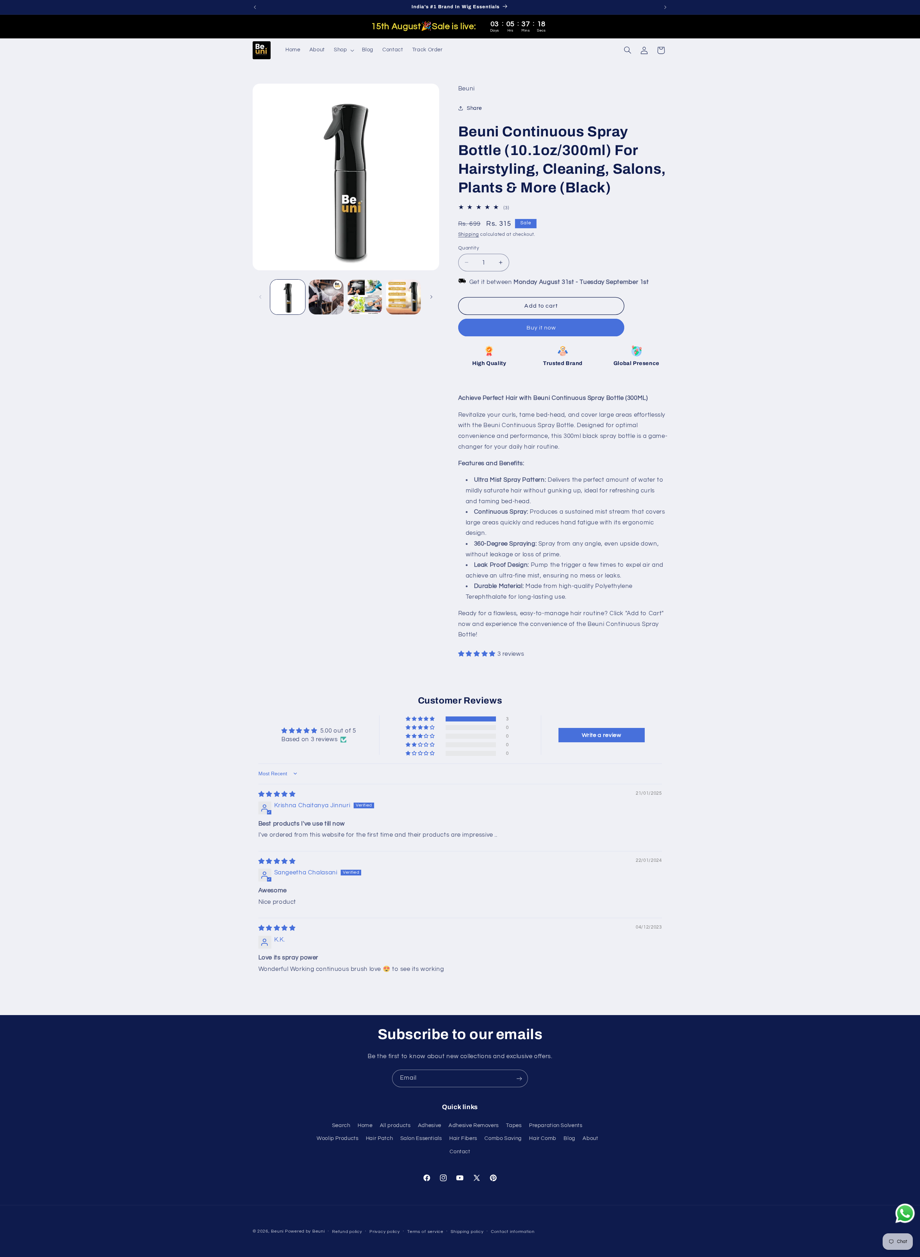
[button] (343, 50)
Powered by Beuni (305, 1231)
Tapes (513, 1125)
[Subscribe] (519, 1078)
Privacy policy (384, 1232)
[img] (277, 794)
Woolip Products (337, 1138)
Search (341, 1125)
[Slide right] (431, 297)
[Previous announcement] (255, 7)
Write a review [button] (601, 735)
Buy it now (541, 327)
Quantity (468, 247)
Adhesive (429, 1125)
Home (365, 1125)
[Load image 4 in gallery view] (403, 297)
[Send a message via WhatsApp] (905, 1213)
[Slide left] (260, 297)
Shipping (468, 234)
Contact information (513, 1232)
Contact (460, 1151)
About (590, 1138)
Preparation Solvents (556, 1125)
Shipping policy (467, 1232)
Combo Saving (503, 1138)
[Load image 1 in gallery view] (287, 297)
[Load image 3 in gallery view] (365, 297)
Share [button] (474, 108)
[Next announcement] (665, 7)
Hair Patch (379, 1138)
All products (395, 1125)
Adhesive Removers (473, 1125)
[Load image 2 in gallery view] (326, 297)
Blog (569, 1138)
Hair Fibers (463, 1138)
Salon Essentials (421, 1138)
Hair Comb (542, 1138)
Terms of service (425, 1232)
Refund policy (347, 1232)
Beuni (277, 1231)
